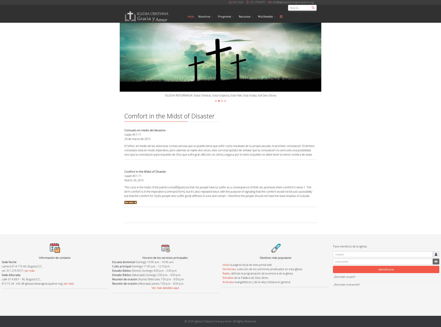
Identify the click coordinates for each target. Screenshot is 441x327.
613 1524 (238, 2)
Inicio (190, 16)
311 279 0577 (257, 2)
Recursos (244, 16)
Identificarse (386, 269)
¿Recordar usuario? (344, 276)
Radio (226, 273)
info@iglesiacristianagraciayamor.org (293, 2)
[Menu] (281, 17)
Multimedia (265, 16)
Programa (224, 16)
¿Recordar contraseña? (347, 284)
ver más (29, 271)
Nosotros (204, 16)
